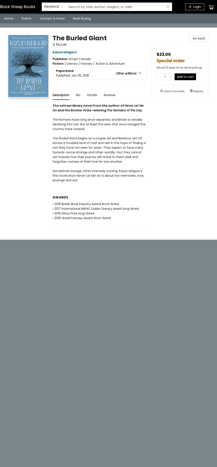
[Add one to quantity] (170, 76)
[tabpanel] (100, 166)
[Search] (168, 7)
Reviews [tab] (109, 95)
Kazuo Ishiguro (65, 52)
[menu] (108, 18)
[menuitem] (8, 18)
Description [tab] (61, 95)
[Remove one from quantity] (159, 76)
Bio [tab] (78, 95)
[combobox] (54, 7)
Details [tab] (92, 95)
